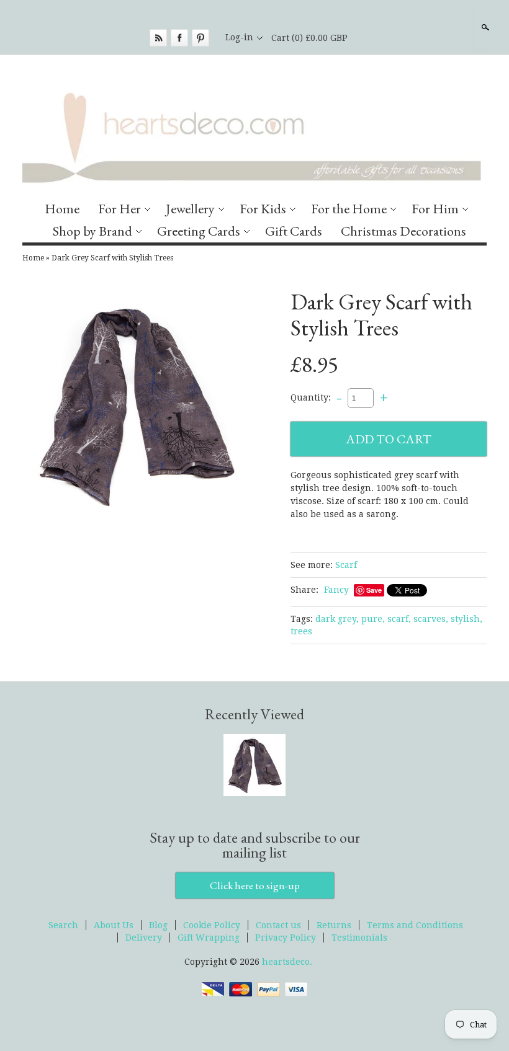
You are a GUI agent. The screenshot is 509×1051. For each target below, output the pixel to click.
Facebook (179, 38)
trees (301, 631)
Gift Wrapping (209, 937)
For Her (119, 209)
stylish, (466, 619)
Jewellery (190, 209)
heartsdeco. (287, 962)
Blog (158, 925)
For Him (435, 209)
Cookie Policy (211, 925)
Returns (334, 925)
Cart (309, 38)
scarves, (430, 619)
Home (62, 209)
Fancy (336, 590)
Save (374, 590)
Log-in (239, 37)
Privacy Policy (285, 937)
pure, (373, 619)
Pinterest (200, 38)
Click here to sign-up (255, 885)
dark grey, (337, 619)
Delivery (143, 937)
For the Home (349, 209)
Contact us (278, 925)
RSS (158, 38)
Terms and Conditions (415, 925)
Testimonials (359, 937)
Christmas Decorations (403, 231)
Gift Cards (293, 231)
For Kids (263, 209)
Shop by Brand (92, 231)
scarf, (399, 619)
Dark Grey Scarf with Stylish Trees (112, 258)
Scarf (346, 565)
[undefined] (135, 406)
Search (484, 27)
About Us (113, 925)
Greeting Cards (198, 231)
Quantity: (311, 397)
